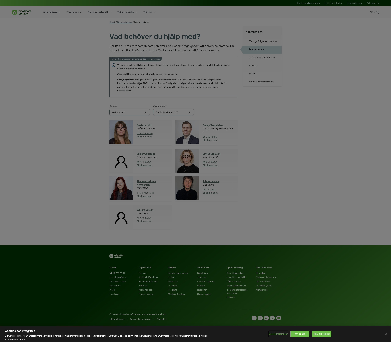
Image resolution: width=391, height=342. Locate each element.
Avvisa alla (300, 334)
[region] (195, 334)
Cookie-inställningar (278, 334)
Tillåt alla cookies (322, 334)
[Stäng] (386, 333)
